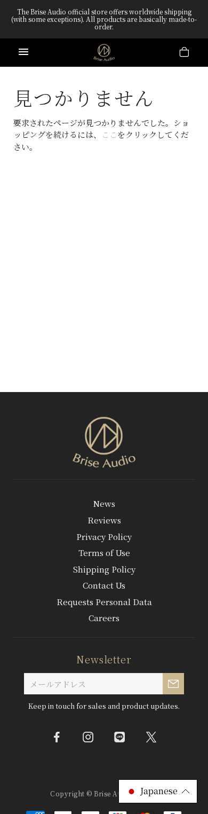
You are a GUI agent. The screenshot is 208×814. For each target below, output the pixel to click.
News (104, 503)
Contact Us (104, 585)
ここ (109, 134)
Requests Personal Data (104, 601)
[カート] (184, 53)
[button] (157, 791)
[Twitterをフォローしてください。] (151, 736)
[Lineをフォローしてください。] (120, 736)
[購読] (173, 683)
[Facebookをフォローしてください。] (57, 736)
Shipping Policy (104, 569)
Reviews (104, 520)
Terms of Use (104, 552)
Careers (104, 617)
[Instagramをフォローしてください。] (88, 736)
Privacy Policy (104, 536)
